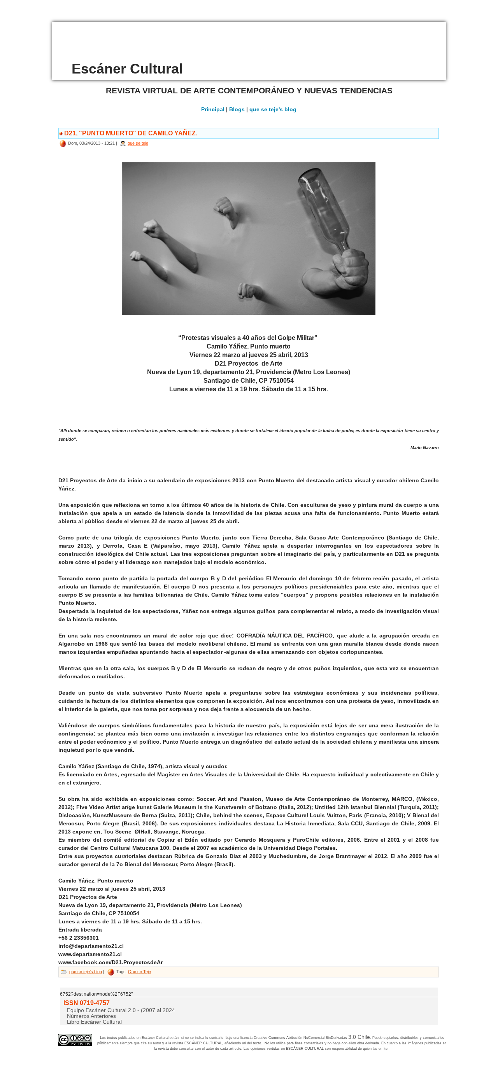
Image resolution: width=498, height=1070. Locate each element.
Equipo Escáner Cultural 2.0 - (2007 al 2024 (121, 1010)
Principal (212, 109)
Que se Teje (139, 971)
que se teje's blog (272, 109)
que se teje (138, 143)
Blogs (237, 109)
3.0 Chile (359, 1037)
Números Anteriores (91, 1016)
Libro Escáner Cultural (94, 1022)
